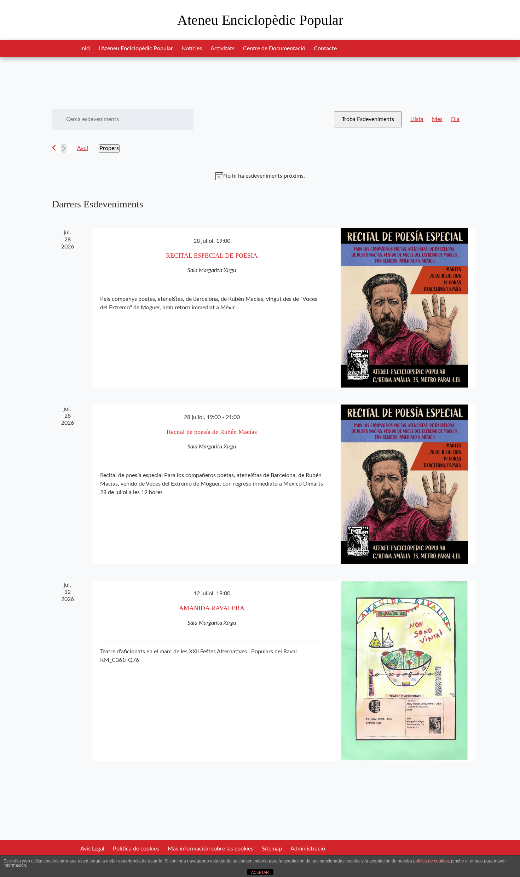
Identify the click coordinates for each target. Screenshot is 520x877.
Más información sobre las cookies (210, 849)
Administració (307, 849)
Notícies (191, 48)
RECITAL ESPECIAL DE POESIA (212, 255)
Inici (85, 48)
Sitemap (272, 849)
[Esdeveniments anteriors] (54, 147)
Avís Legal (92, 849)
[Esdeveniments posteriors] (64, 148)
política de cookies (431, 861)
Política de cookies (136, 849)
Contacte (325, 48)
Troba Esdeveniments (368, 119)
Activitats (222, 48)
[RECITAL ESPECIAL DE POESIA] (404, 308)
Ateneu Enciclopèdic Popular (260, 20)
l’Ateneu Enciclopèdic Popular (136, 48)
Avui (82, 148)
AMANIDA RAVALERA (211, 608)
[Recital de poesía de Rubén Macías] (404, 484)
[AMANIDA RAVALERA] (404, 671)
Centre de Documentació (274, 48)
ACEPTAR (260, 872)
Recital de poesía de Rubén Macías (212, 431)
